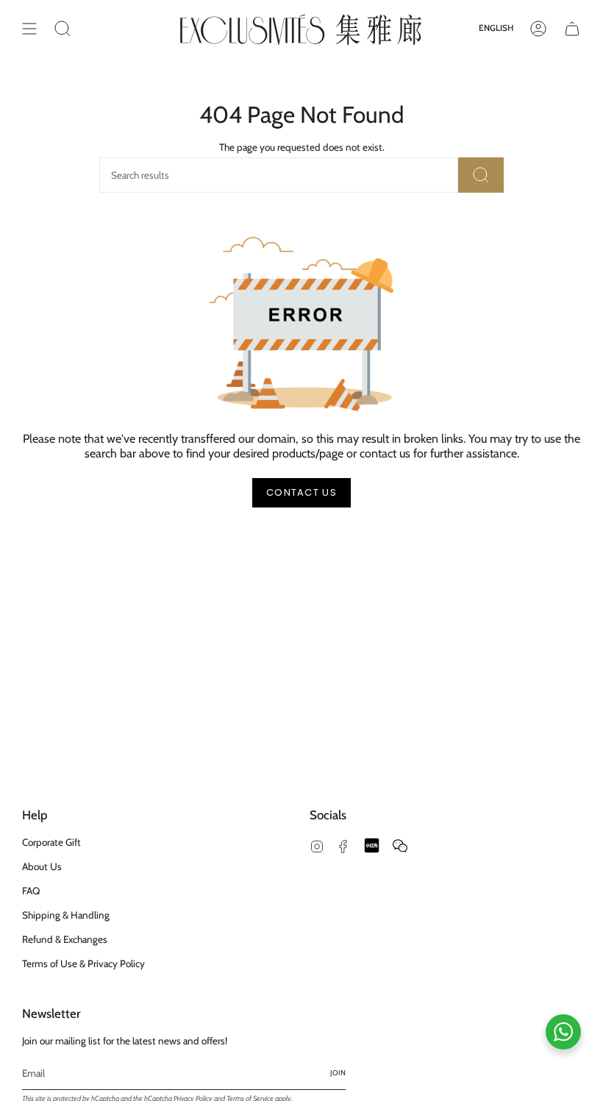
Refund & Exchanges (64, 939)
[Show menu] (29, 29)
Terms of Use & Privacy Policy (83, 963)
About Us (42, 866)
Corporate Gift (51, 842)
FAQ (31, 891)
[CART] (572, 29)
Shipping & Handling (66, 915)
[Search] (481, 175)
